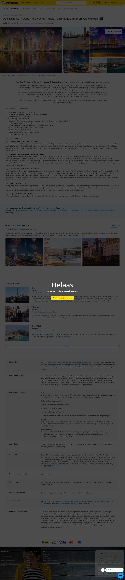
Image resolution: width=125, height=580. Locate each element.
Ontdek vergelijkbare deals (62, 298)
